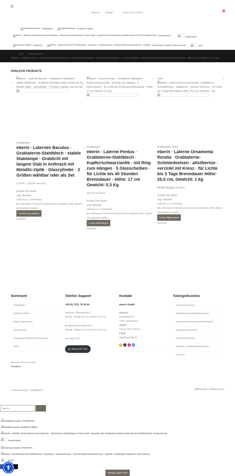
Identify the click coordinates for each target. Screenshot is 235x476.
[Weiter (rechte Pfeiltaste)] (229, 238)
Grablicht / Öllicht (21, 313)
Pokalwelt (15, 366)
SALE (175, 146)
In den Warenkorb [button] (98, 223)
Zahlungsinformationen (187, 330)
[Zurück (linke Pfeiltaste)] (6, 238)
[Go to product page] (49, 108)
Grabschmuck (19, 330)
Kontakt (109, 12)
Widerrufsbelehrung (185, 338)
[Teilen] (223, 4)
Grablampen (23, 142)
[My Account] (214, 13)
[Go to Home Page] (12, 54)
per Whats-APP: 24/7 (78, 349)
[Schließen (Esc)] (231, 4)
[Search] (41, 408)
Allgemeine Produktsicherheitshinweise (194, 321)
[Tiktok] (15, 466)
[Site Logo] (36, 13)
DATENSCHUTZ (216, 389)
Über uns (95, 12)
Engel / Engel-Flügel (23, 321)
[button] (208, 12)
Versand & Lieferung (185, 305)
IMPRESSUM (201, 389)
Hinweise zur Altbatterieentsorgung (192, 346)
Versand (26, 195)
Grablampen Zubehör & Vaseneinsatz (31, 338)
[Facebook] (2, 466)
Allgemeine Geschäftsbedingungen (192, 313)
